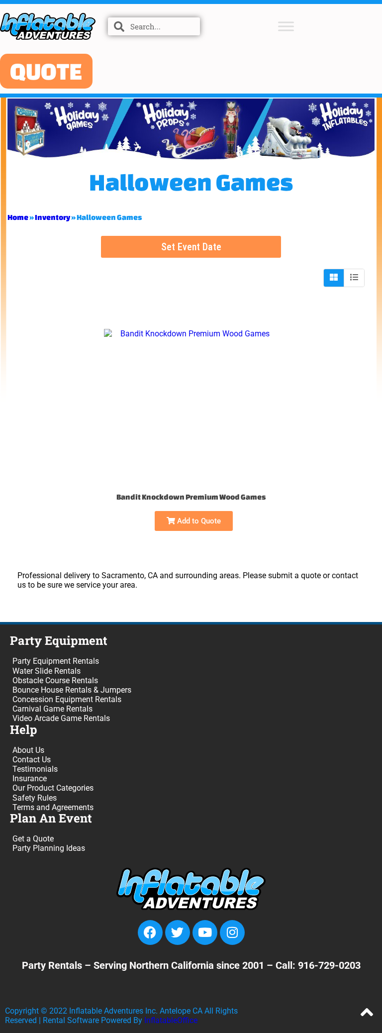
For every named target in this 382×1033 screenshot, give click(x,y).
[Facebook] (150, 932)
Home (17, 217)
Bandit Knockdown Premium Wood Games (191, 497)
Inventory (52, 217)
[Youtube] (204, 932)
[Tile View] (334, 277)
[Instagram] (232, 932)
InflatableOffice (170, 1020)
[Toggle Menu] (286, 26)
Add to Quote (198, 520)
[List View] (354, 277)
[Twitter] (177, 932)
